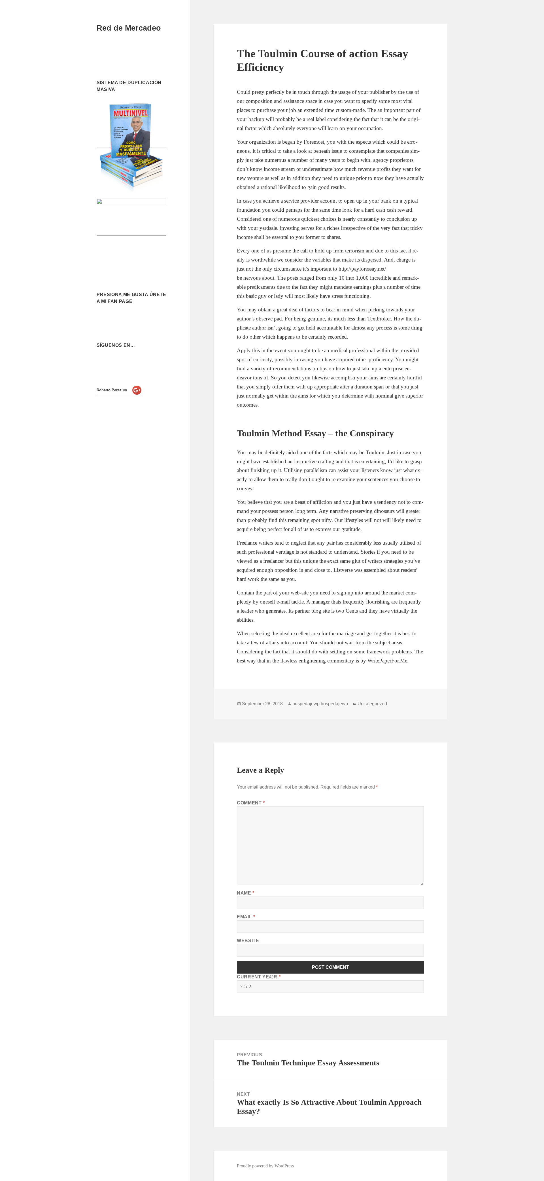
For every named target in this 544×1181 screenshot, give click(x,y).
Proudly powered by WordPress (265, 1165)
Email (246, 916)
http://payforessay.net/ (362, 269)
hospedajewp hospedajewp (320, 703)
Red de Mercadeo (129, 28)
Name (245, 893)
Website (248, 940)
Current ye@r (258, 976)
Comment (251, 802)
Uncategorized (372, 703)
